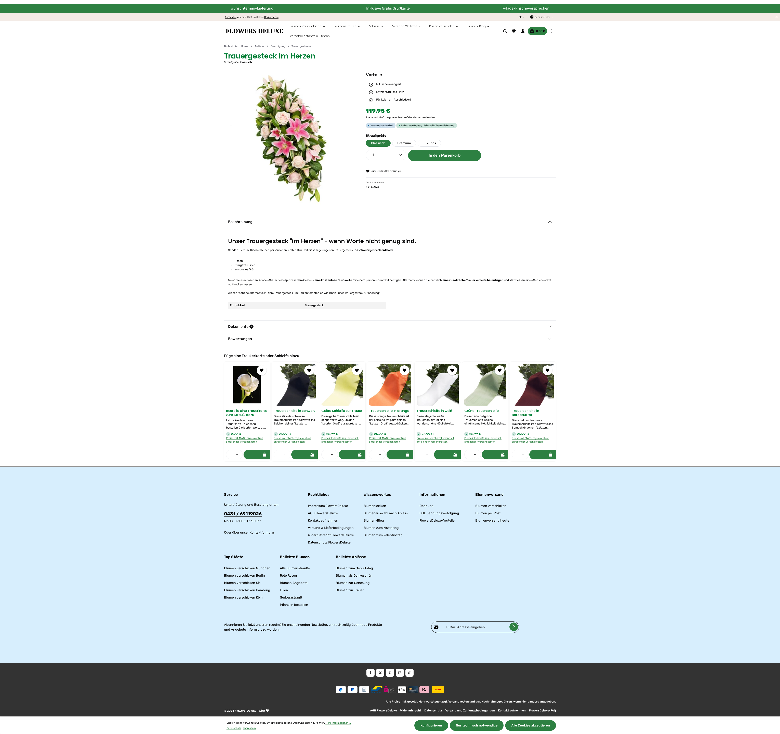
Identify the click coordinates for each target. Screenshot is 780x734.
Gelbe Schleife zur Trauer (341, 411)
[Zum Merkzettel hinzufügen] (261, 370)
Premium (404, 143)
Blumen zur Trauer (350, 590)
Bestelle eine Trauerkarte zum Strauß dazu (246, 413)
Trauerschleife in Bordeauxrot (525, 413)
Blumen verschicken (490, 506)
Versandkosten (458, 701)
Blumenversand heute (492, 520)
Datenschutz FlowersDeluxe (329, 542)
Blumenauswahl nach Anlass (386, 513)
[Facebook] (370, 673)
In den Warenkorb (444, 155)
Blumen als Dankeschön (354, 575)
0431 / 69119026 (243, 513)
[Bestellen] (265, 454)
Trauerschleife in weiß (435, 411)
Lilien (284, 590)
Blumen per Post (487, 513)
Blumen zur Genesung (353, 583)
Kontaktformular (262, 532)
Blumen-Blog (374, 520)
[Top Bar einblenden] (552, 31)
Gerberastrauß (291, 597)
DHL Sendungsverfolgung (439, 513)
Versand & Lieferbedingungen (331, 528)
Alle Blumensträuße (295, 568)
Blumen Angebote (294, 583)
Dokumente (240, 326)
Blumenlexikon (375, 506)
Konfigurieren (431, 725)
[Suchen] (505, 31)
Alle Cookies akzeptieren (530, 725)
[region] (291, 139)
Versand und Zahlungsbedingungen (470, 710)
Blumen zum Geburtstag (354, 568)
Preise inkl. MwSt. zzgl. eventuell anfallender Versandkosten (400, 117)
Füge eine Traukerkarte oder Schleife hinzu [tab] (261, 356)
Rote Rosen (288, 575)
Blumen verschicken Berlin (244, 575)
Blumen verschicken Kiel (242, 583)
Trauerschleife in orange (389, 411)
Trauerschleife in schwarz (294, 411)
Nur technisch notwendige (476, 725)
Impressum (249, 728)
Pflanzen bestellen (294, 605)
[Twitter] (380, 673)
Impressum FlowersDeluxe (328, 506)
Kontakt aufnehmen (323, 520)
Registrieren (271, 17)
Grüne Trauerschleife (481, 411)
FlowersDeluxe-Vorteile (437, 520)
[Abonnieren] (513, 626)
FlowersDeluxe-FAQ (542, 710)
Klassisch (378, 143)
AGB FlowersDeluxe (323, 513)
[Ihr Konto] (523, 31)
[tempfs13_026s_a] (291, 139)
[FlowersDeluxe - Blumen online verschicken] (254, 31)
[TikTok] (409, 673)
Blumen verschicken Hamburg (247, 590)
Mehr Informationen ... (338, 722)
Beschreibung (240, 222)
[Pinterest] (390, 673)
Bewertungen (240, 339)
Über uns (426, 506)
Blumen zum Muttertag (381, 528)
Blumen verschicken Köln (243, 597)
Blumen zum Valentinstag (383, 535)
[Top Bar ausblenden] (776, 17)
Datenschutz (433, 710)
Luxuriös (429, 143)
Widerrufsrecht (410, 710)
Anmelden (230, 17)
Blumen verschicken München (247, 568)
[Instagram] (400, 673)
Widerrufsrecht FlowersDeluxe (331, 535)
